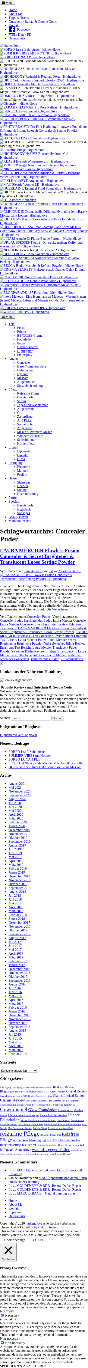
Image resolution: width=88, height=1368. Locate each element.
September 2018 (20, 888)
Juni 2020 (15, 807)
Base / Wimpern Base (31, 366)
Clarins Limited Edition (69, 1096)
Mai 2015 (15, 1042)
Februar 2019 (18, 868)
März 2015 (16, 1050)
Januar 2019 (17, 872)
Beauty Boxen (18, 517)
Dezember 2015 (19, 1015)
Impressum (16, 1212)
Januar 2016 (17, 1011)
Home (13, 10)
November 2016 (20, 973)
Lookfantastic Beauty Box (30, 1124)
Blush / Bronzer (27, 347)
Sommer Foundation (47, 1145)
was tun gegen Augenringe (26, 1154)
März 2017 (16, 957)
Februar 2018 (18, 915)
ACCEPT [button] (37, 1240)
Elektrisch (24, 467)
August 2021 (17, 783)
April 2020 (16, 814)
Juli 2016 (15, 988)
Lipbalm (22, 455)
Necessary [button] (7, 1311)
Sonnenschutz (26, 424)
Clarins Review (12, 1100)
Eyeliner (22, 374)
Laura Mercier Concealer (70, 620)
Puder (21, 343)
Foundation (24, 339)
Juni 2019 (15, 853)
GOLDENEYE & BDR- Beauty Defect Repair (49, 1185)
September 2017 (20, 934)
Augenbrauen (26, 382)
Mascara (22, 378)
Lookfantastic (63, 1120)
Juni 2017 (15, 946)
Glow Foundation (42, 1109)
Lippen (13, 447)
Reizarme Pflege (28, 393)
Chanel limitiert (57, 1092)
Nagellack (24, 509)
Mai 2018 (15, 903)
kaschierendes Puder (37, 620)
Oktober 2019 (18, 837)
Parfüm (13, 497)
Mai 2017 (15, 949)
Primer (21, 331)
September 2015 (20, 1027)
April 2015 (16, 1046)
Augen (13, 358)
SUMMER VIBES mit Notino (29, 755)
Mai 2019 (15, 857)
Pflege (13, 389)
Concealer (24, 362)
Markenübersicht (20, 521)
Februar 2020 (18, 822)
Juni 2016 (15, 992)
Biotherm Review (63, 1087)
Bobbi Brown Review (25, 1092)
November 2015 (20, 1019)
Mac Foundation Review (20, 1128)
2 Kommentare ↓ (69, 571)
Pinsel (21, 328)
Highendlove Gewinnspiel (23, 1115)
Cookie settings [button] (14, 1240)
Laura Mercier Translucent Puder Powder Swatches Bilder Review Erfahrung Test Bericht (38, 649)
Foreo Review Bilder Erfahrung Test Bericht (53, 1105)
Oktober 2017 (18, 930)
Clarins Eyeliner (44, 1096)
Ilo (51, 571)
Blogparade (7, 1091)
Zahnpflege (24, 416)
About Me (15, 14)
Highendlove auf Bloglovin (18, 735)
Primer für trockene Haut (60, 1128)
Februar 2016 (18, 1007)
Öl (19, 412)
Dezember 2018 (19, 876)
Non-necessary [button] (10, 1338)
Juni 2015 (15, 1038)
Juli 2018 (15, 895)
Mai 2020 (15, 810)
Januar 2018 (17, 919)
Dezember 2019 (19, 830)
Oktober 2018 (18, 884)
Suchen (5, 718)
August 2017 (17, 938)
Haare (13, 478)
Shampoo (23, 482)
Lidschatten (25, 370)
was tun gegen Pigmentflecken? (56, 1154)
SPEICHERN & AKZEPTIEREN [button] (23, 1366)
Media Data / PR (20, 34)
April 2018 (16, 907)
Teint (12, 324)
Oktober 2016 (18, 976)
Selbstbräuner (26, 439)
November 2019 (20, 834)
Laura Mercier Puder (32, 640)
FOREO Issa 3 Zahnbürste (27, 751)
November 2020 (20, 791)
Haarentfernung (27, 494)
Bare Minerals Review (41, 1087)
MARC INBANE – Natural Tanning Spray (46, 1193)
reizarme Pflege (20, 1133)
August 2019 (17, 845)
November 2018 (20, 880)
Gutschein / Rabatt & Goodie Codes (33, 21)
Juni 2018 (15, 899)
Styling (22, 490)
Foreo (28, 1105)
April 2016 (16, 1000)
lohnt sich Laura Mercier (49, 655)
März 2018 (16, 911)
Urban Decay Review (68, 1145)
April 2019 (16, 861)
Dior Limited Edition (36, 1101)
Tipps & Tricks (19, 18)
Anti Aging (5, 1087)
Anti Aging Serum (21, 1087)
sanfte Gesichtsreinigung (29, 1140)
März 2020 (16, 818)
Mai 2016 (15, 996)
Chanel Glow (43, 1092)
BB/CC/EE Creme (29, 335)
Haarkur (22, 486)
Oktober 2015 (18, 1023)
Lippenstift (24, 451)
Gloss (21, 459)
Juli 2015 (15, 1034)
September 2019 (20, 841)
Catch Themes (48, 1227)
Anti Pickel (24, 420)
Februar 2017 (18, 961)
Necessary (12, 1315)
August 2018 (17, 891)
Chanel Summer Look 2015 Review (17, 1096)
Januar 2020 (17, 826)
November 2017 (20, 926)
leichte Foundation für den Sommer (38, 1120)
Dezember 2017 (19, 922)
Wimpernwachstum (30, 436)
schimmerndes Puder (45, 659)
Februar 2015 (18, 1054)
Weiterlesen (60, 609)
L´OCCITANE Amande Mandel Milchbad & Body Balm (47, 763)
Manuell (22, 470)
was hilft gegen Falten (51, 1149)
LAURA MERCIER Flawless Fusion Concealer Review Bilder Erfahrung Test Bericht (44, 636)
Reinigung (16, 463)
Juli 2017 (15, 942)
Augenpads (24, 428)
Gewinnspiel (13, 1109)
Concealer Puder (11, 620)
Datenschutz (17, 38)
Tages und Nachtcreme (32, 405)
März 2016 (16, 1003)
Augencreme (25, 409)
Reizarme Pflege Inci (50, 1135)
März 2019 (16, 864)
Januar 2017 (17, 965)
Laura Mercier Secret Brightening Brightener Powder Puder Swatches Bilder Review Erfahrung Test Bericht (42, 643)
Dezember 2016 (19, 969)
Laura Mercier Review (53, 1115)
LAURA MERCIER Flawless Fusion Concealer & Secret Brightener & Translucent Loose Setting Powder (39, 556)
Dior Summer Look (57, 1101)
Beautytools (25, 397)
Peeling (22, 474)
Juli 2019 (15, 849)
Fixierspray (24, 355)
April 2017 (16, 953)
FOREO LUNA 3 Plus (24, 759)
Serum (21, 401)
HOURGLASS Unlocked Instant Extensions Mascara (45, 767)
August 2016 (17, 984)
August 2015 (17, 1030)
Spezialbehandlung (30, 385)
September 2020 (20, 795)
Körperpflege (26, 443)
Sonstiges (23, 513)
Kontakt (14, 25)
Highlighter (24, 351)
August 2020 (17, 799)
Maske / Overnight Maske (34, 432)
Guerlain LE (65, 1110)
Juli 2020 (15, 803)
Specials (14, 501)
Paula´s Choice (40, 1128)
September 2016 (20, 980)
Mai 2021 (15, 787)
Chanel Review (76, 1091)
